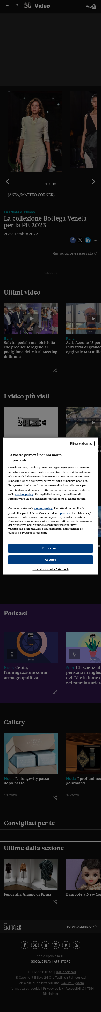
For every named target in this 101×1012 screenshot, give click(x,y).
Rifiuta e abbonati (81, 443)
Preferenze (50, 548)
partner (65, 512)
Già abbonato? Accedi (51, 569)
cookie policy (24, 494)
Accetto (50, 559)
